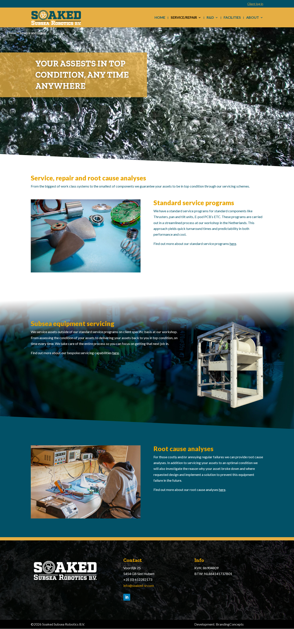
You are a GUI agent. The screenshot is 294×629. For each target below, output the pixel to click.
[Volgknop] (126, 597)
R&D (210, 17)
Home (160, 17)
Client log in (255, 4)
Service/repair (184, 17)
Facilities (232, 17)
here (233, 243)
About (252, 17)
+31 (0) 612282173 (137, 579)
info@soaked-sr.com (138, 585)
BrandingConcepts (230, 624)
